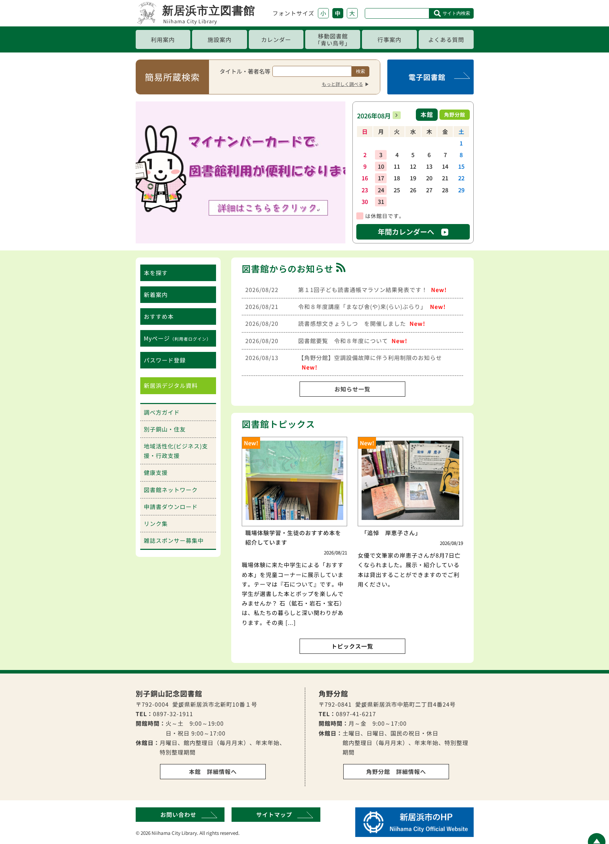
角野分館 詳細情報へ (396, 771)
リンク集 (156, 523)
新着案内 (156, 294)
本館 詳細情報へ (213, 771)
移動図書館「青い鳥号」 (333, 39)
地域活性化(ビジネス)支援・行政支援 (176, 451)
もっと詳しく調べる (342, 84)
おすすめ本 (159, 316)
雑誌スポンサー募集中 (174, 540)
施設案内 (220, 39)
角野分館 (454, 114)
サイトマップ (274, 814)
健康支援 (156, 472)
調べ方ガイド (162, 412)
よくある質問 (446, 39)
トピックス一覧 (352, 646)
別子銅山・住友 (165, 429)
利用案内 (163, 39)
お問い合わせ (178, 814)
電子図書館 (426, 77)
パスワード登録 (165, 360)
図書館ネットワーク (171, 489)
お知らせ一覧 (352, 389)
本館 (426, 114)
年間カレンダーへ (406, 231)
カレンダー (276, 39)
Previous (144, 170)
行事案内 (389, 39)
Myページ (177, 338)
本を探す (156, 272)
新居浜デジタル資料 (171, 385)
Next (336, 170)
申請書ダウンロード (171, 506)
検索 (360, 71)
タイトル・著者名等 (245, 71)
